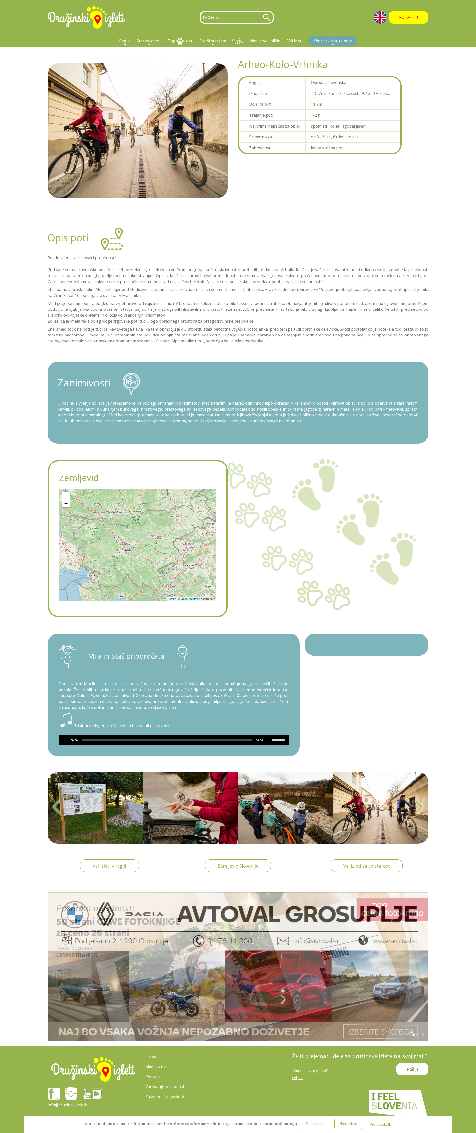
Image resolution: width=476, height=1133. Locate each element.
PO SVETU (408, 17)
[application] (174, 740)
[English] (380, 17)
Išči (268, 17)
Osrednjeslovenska (328, 82)
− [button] (66, 503)
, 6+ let (337, 137)
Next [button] (419, 808)
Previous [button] (57, 808)
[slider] (279, 739)
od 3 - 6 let (320, 137)
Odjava (297, 1077)
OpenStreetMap (190, 599)
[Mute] (268, 740)
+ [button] (66, 496)
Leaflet (172, 599)
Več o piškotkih (382, 1124)
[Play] (65, 740)
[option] (95, 808)
